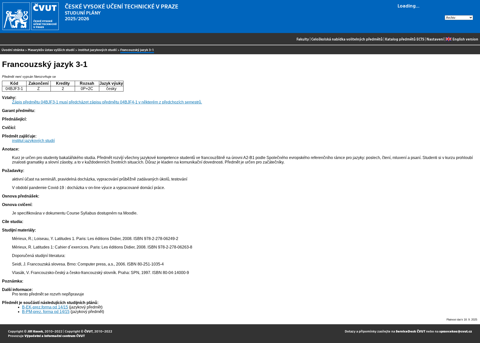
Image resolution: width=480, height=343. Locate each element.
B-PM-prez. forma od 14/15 (46, 312)
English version (465, 39)
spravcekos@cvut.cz (455, 331)
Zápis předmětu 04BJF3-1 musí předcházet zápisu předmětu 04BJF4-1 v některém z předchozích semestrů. (107, 102)
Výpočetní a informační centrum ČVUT (54, 336)
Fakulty (302, 39)
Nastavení (435, 39)
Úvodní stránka (13, 50)
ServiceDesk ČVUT (410, 331)
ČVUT (88, 331)
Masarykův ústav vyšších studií (51, 50)
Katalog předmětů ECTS (404, 39)
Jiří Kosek (35, 331)
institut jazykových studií (97, 50)
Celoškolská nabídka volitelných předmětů (347, 39)
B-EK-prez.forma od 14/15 (45, 307)
